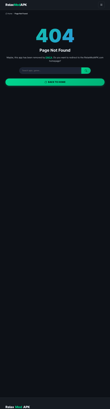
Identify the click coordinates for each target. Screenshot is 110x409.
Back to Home (56, 82)
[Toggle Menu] (101, 5)
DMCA (49, 57)
